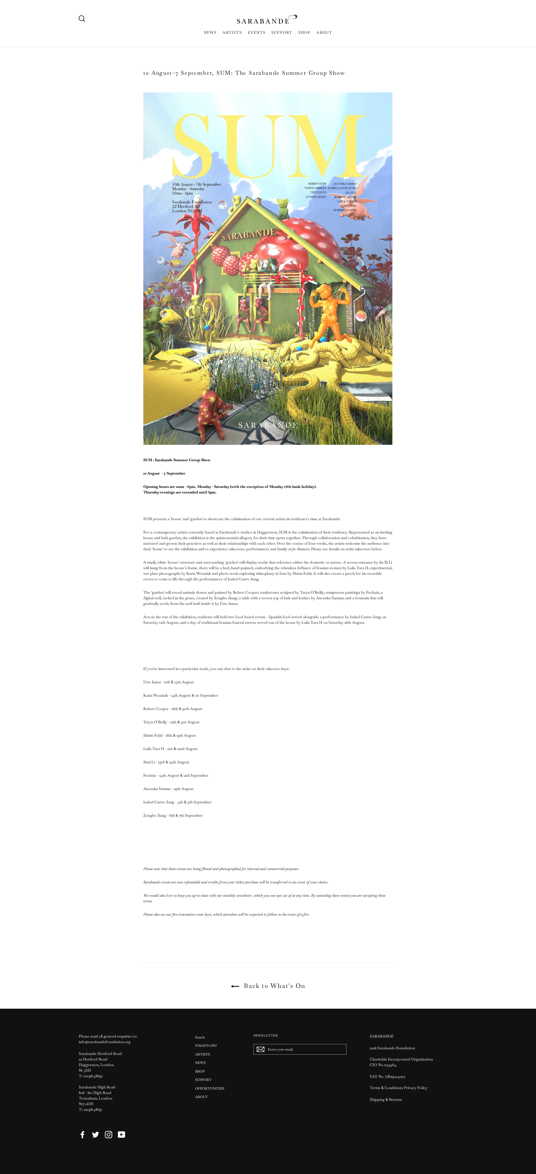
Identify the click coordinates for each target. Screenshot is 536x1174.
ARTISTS (232, 32)
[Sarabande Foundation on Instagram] (108, 1134)
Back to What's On (274, 986)
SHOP (304, 32)
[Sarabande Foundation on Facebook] (82, 1134)
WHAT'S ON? (206, 1045)
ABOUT (324, 32)
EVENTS (257, 32)
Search (200, 1037)
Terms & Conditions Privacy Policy (399, 1087)
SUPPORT (281, 32)
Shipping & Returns (386, 1099)
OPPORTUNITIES (209, 1088)
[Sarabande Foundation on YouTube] (121, 1134)
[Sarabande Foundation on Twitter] (95, 1134)
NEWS (210, 32)
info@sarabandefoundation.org (105, 1041)
